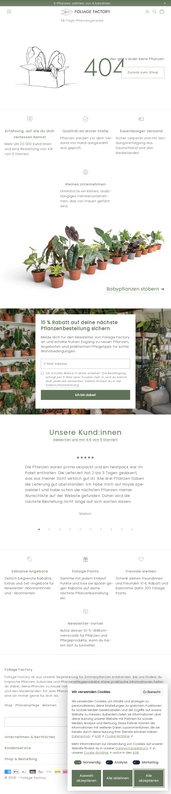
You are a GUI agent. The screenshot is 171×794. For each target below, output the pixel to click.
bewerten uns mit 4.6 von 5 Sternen (85, 439)
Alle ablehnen (117, 778)
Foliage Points (85, 571)
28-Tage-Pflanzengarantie (82, 21)
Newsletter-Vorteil (85, 623)
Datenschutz (81, 736)
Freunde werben (141, 571)
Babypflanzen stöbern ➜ (135, 289)
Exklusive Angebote (30, 571)
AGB (98, 736)
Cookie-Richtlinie (117, 736)
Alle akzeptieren (149, 778)
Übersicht (154, 692)
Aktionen (49, 705)
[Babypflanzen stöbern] (85, 257)
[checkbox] (87, 762)
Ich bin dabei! (85, 395)
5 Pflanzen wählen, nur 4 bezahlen (82, 3)
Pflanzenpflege (27, 705)
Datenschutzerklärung (62, 385)
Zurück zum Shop (142, 72)
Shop (9, 705)
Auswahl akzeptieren (86, 778)
